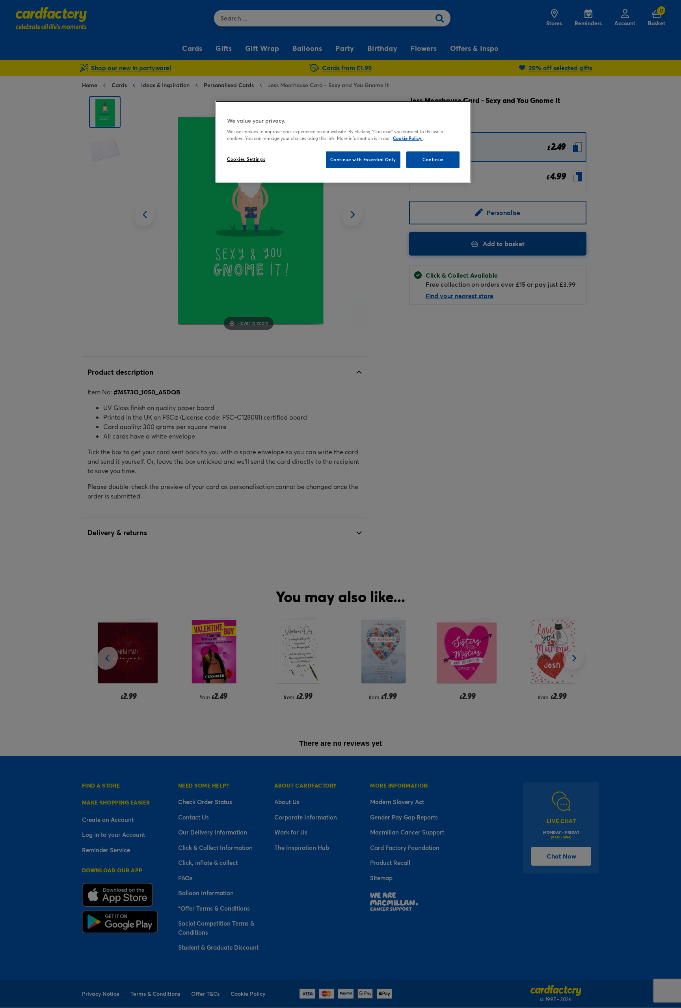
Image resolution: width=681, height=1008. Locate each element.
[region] (343, 142)
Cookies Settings (246, 159)
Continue (432, 159)
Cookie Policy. (407, 138)
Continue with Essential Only (363, 159)
